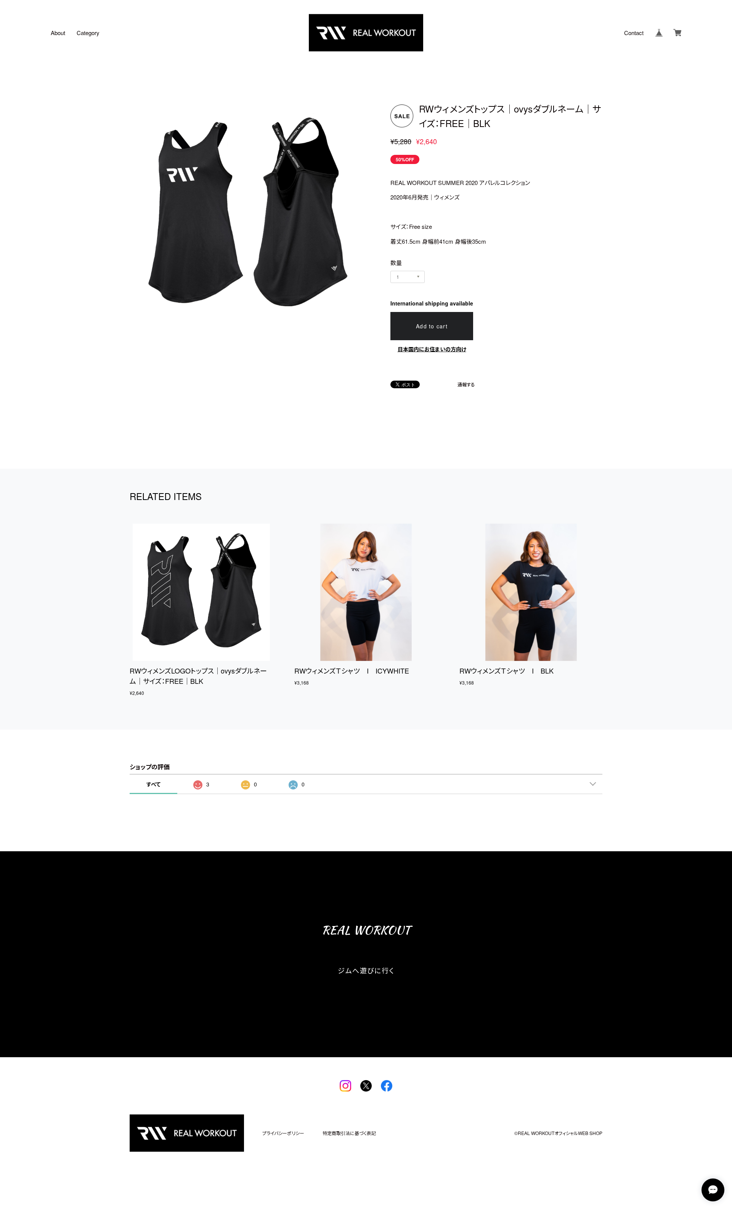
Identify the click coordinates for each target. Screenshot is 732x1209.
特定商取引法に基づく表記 (349, 1133)
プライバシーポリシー (283, 1133)
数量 (396, 263)
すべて (153, 784)
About (58, 32)
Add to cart (432, 326)
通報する (466, 384)
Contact (634, 32)
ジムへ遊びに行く (366, 970)
